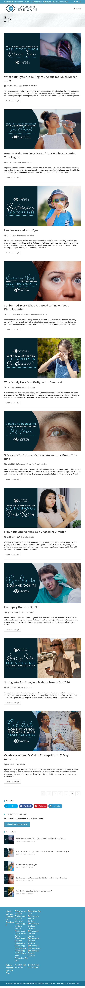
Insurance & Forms (21, 2)
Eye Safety (30, 235)
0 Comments (31, 841)
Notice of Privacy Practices (46, 983)
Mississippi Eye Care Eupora (20, 926)
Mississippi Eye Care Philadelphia (20, 941)
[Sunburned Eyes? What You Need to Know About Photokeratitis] (9, 879)
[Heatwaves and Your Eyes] (9, 865)
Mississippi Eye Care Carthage (33, 918)
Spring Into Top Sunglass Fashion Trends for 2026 (37, 682)
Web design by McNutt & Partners (68, 983)
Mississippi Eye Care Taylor (21, 947)
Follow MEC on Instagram (33, 966)
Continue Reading (13, 101)
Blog (10, 21)
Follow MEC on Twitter (20, 966)
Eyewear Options (25, 687)
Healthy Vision (26, 162)
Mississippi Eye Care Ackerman (20, 918)
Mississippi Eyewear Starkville (54, 2)
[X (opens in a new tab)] (74, 2)
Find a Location (36, 2)
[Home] (5, 21)
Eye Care (21, 235)
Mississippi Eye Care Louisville (33, 926)
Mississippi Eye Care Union (34, 947)
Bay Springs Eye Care (21, 912)
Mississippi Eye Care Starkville (33, 941)
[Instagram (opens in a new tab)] (80, 2)
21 (72, 793)
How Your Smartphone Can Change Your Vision (35, 531)
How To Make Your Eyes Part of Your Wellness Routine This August (43, 852)
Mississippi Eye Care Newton (33, 933)
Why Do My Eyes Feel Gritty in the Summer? (33, 382)
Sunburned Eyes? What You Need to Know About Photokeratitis (41, 878)
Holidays (21, 764)
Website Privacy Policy (30, 983)
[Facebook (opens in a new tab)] (77, 2)
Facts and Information (29, 86)
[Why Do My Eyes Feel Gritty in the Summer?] (9, 892)
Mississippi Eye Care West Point (20, 953)
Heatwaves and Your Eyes (21, 230)
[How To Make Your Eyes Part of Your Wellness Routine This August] (9, 852)
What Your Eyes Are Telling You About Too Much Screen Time (40, 838)
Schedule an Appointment (17, 824)
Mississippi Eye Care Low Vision (20, 933)
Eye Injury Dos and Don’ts (21, 607)
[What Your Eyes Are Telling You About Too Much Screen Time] (9, 839)
